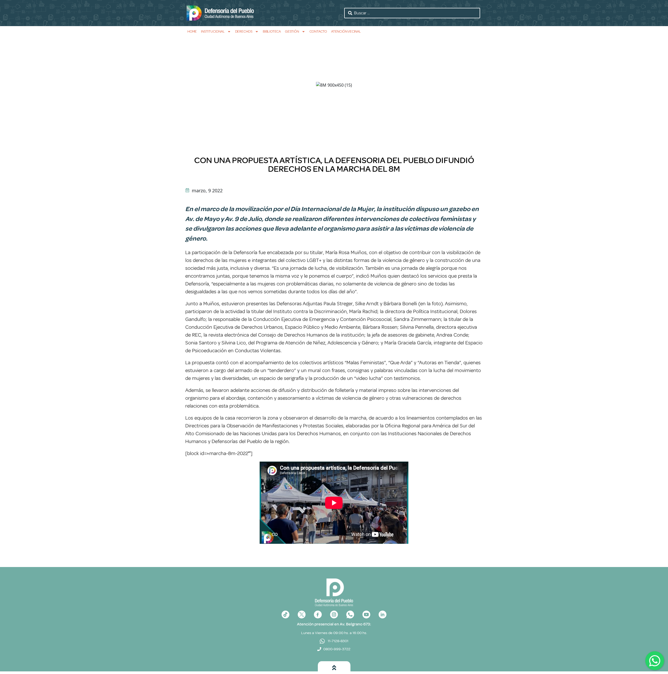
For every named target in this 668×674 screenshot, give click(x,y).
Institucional (212, 31)
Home (192, 31)
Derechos (243, 31)
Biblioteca (272, 31)
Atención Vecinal (346, 31)
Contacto (318, 31)
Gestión (292, 31)
